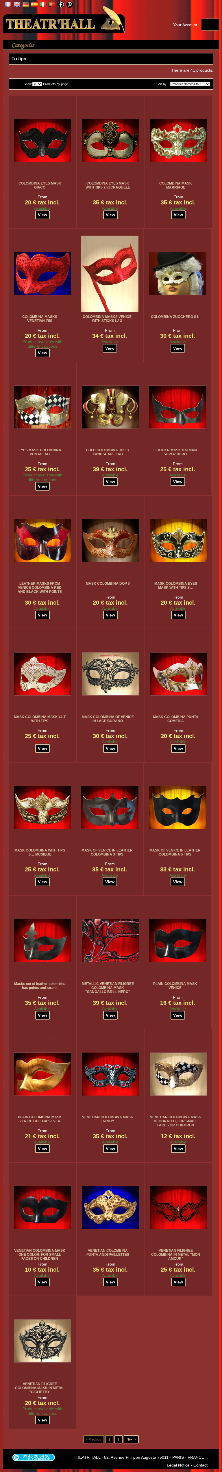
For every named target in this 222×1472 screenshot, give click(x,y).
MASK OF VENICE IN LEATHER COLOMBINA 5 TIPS (175, 852)
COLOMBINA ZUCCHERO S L (175, 317)
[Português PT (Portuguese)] (52, 5)
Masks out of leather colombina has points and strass (40, 986)
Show (28, 84)
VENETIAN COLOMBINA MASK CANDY (107, 1119)
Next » (131, 1439)
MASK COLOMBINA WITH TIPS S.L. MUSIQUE (39, 852)
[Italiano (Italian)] (43, 5)
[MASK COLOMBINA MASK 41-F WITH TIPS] (42, 674)
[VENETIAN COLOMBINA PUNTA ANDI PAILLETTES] (110, 1207)
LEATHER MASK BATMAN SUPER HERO (175, 452)
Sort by (161, 84)
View (42, 215)
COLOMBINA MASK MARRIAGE (175, 185)
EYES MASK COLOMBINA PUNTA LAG (39, 452)
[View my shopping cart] (210, 24)
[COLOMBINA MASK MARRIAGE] (178, 140)
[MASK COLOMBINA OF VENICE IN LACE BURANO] (110, 674)
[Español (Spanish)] (34, 5)
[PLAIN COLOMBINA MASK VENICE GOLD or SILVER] (42, 1074)
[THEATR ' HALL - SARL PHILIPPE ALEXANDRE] (64, 18)
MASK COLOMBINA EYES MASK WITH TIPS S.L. (175, 586)
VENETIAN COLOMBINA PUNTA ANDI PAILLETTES (107, 1253)
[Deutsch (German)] (26, 5)
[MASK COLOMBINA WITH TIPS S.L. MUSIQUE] (42, 807)
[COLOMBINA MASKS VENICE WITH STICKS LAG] (109, 274)
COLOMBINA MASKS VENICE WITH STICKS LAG (107, 319)
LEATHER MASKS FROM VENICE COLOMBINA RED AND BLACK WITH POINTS (40, 588)
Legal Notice (178, 1465)
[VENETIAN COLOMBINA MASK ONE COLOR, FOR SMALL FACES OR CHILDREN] (42, 1207)
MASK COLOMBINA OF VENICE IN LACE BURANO (108, 719)
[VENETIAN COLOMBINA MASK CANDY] (110, 1074)
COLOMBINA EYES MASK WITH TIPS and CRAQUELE (108, 185)
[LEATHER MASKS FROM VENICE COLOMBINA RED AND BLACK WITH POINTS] (42, 540)
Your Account (185, 25)
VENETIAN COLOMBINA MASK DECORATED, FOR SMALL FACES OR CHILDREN (175, 1121)
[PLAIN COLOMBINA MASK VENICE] (177, 941)
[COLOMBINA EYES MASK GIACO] (42, 140)
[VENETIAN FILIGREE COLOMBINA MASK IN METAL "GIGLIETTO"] (42, 1341)
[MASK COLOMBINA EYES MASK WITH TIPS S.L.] (178, 540)
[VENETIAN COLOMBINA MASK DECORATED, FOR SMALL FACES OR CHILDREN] (178, 1074)
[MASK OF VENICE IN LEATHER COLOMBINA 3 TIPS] (109, 807)
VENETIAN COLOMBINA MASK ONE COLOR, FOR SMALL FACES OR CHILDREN (39, 1255)
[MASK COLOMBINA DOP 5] (110, 540)
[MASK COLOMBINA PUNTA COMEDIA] (178, 674)
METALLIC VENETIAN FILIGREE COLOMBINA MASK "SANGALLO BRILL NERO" (108, 988)
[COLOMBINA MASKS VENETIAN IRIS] (42, 274)
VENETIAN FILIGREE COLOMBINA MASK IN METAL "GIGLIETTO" (39, 1388)
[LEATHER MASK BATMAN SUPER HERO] (177, 407)
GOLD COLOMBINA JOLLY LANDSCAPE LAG (108, 452)
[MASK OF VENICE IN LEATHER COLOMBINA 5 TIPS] (177, 807)
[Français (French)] (8, 5)
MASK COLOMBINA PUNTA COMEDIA (175, 719)
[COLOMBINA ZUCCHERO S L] (177, 274)
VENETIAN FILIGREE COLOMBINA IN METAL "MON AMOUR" (175, 1255)
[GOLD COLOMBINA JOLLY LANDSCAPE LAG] (110, 407)
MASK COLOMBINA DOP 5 (108, 584)
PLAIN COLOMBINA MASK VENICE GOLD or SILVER (40, 1119)
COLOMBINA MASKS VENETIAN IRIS (39, 319)
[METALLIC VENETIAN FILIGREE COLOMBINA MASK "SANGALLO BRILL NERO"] (110, 941)
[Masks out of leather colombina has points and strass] (42, 941)
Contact (200, 1465)
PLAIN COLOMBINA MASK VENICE (175, 986)
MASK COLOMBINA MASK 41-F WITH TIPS (40, 719)
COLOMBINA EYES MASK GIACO (39, 185)
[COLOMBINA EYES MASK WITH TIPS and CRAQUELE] (110, 140)
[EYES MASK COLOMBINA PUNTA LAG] (42, 407)
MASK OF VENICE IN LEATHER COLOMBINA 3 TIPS (107, 852)
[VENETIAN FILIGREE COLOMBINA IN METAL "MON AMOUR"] (178, 1207)
